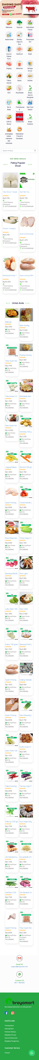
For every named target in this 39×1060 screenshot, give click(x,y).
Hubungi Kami (9, 1029)
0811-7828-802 (19, 983)
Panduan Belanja (10, 1032)
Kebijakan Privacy (10, 1035)
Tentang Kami (9, 1025)
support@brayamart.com (19, 966)
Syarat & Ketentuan (11, 1038)
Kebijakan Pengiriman (12, 1041)
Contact (7, 1053)
